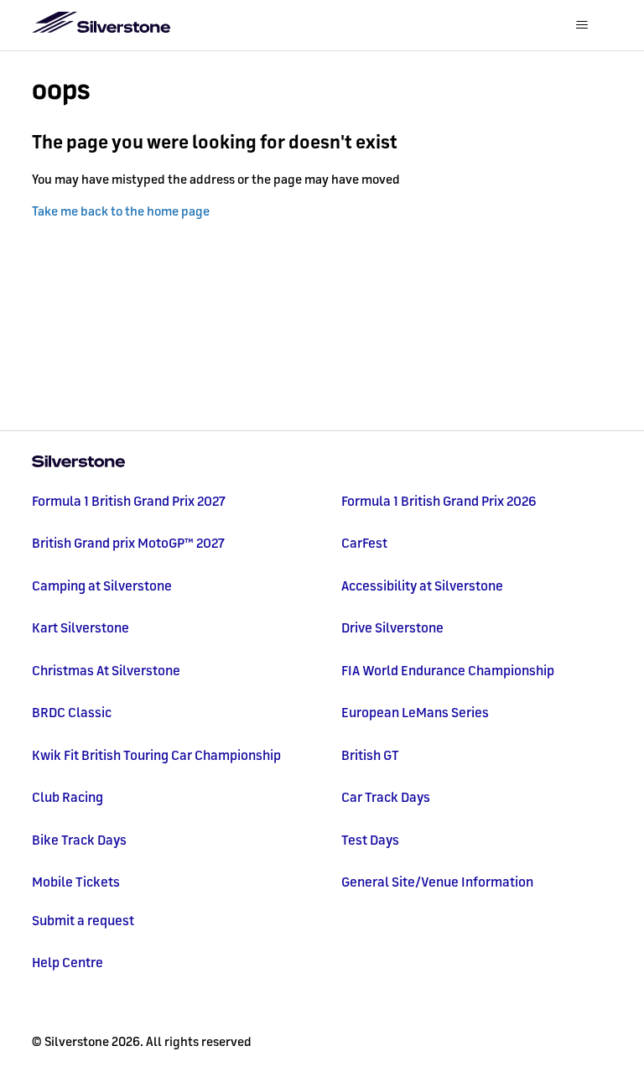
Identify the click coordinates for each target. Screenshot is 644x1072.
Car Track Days (385, 796)
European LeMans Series (415, 712)
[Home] (321, 463)
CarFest (364, 542)
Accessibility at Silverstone (422, 585)
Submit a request (83, 920)
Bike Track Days (79, 839)
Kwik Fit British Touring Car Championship (156, 755)
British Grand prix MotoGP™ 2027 (128, 542)
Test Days (370, 839)
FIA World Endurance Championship (447, 670)
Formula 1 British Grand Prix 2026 (439, 500)
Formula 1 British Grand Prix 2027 (129, 500)
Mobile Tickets (76, 881)
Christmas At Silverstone (106, 670)
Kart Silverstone (80, 627)
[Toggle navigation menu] (582, 25)
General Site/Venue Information (437, 881)
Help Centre (67, 962)
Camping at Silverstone (102, 585)
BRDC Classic (72, 712)
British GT (370, 755)
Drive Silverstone (392, 627)
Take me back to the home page (121, 211)
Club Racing (67, 796)
